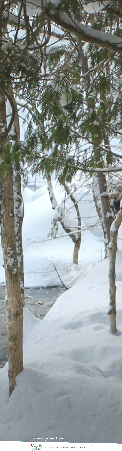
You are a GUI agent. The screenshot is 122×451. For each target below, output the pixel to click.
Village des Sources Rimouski (48, 438)
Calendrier (51, 447)
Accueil (45, 447)
